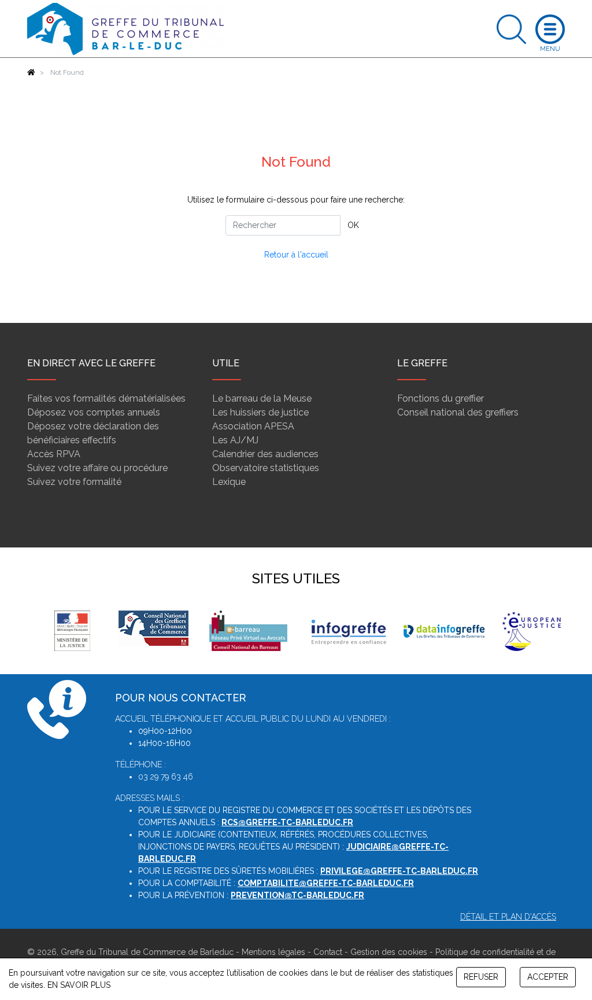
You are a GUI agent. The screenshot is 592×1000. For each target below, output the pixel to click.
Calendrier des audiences (265, 453)
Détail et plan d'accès (508, 916)
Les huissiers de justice (260, 412)
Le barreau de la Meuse (262, 398)
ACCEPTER (547, 976)
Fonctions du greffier (440, 398)
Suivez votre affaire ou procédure (97, 467)
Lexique (229, 481)
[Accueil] (31, 72)
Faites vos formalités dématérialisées (106, 398)
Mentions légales (273, 952)
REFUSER (481, 976)
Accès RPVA (53, 453)
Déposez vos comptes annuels (93, 412)
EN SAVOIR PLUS (78, 985)
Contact (327, 952)
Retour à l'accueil (296, 254)
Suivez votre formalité (74, 481)
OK (353, 225)
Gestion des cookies (388, 952)
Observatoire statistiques (265, 467)
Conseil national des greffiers (458, 412)
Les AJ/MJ (235, 440)
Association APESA (253, 426)
